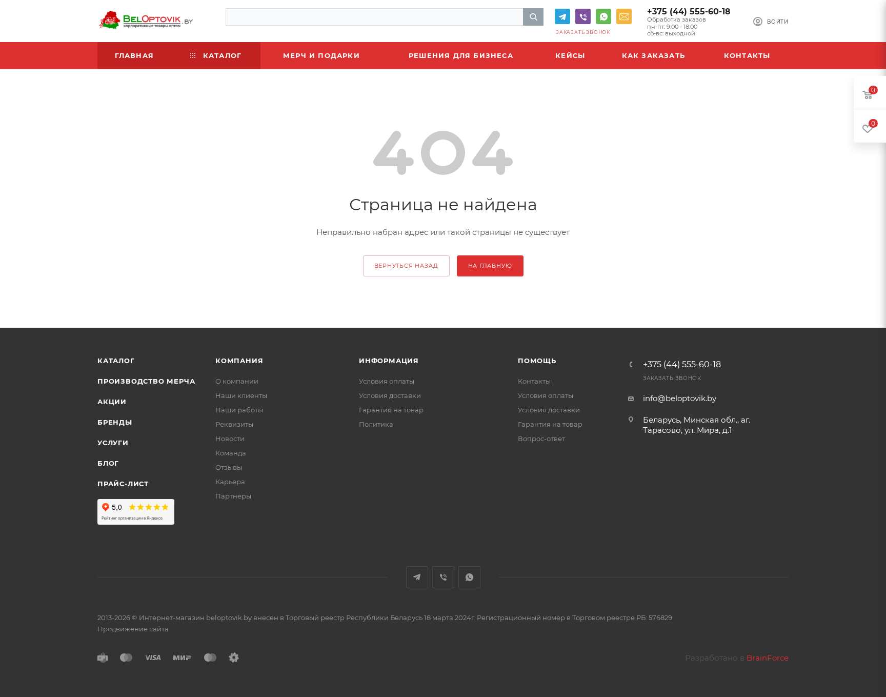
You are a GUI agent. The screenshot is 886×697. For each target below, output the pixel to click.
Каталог (116, 360)
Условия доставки (390, 395)
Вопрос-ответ (541, 438)
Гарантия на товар (391, 410)
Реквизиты (234, 424)
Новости (230, 438)
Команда (230, 453)
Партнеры (233, 496)
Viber (583, 16)
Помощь (537, 360)
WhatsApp (603, 16)
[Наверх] (836, 288)
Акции (112, 401)
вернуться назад (406, 265)
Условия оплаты (386, 381)
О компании (236, 381)
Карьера (230, 481)
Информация (389, 360)
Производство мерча (146, 381)
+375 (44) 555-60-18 (689, 11)
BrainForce (768, 658)
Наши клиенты (241, 395)
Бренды (114, 422)
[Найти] (533, 17)
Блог (108, 463)
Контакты (534, 381)
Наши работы (239, 410)
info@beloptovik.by (624, 16)
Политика (376, 424)
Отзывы (228, 467)
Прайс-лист (123, 484)
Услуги (113, 443)
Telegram (562, 16)
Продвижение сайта (133, 629)
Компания (239, 360)
